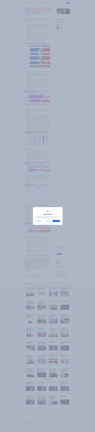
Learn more (51, 217)
